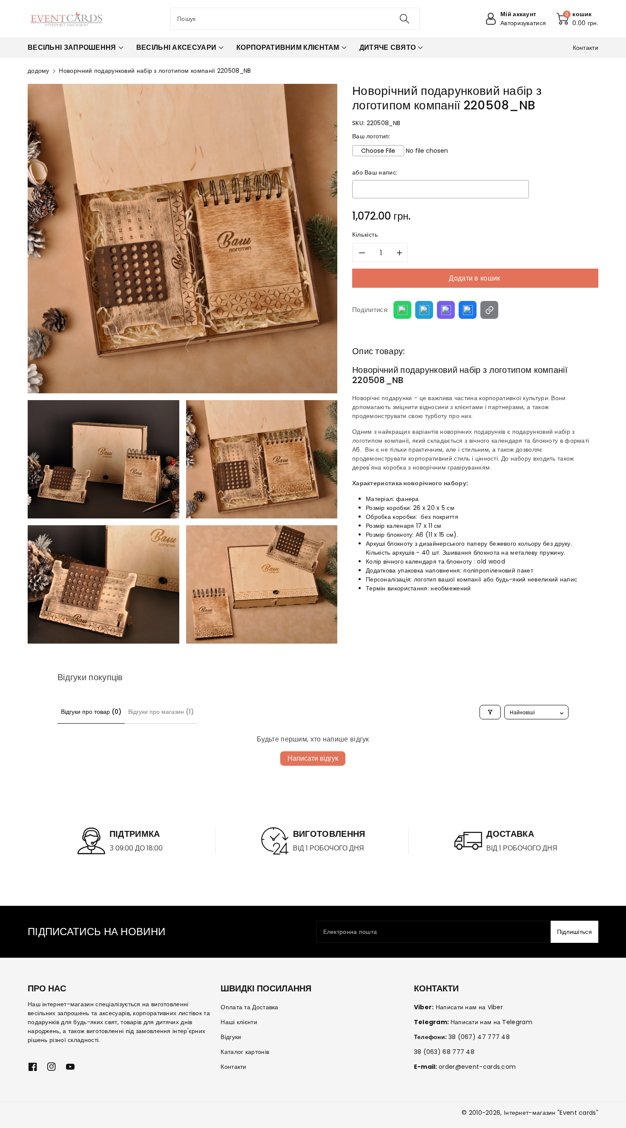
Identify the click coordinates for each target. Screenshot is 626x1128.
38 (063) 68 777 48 (444, 1052)
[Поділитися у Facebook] (468, 310)
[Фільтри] (490, 712)
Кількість (365, 234)
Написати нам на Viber (469, 1007)
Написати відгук (312, 758)
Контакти (233, 1066)
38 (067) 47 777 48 (479, 1037)
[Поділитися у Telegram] (424, 310)
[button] (577, 18)
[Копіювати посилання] (489, 310)
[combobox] (295, 18)
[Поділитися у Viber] (446, 310)
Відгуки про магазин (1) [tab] (161, 711)
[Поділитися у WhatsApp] (402, 310)
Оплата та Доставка (249, 1007)
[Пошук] (404, 18)
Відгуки (231, 1037)
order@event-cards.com (477, 1066)
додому (38, 70)
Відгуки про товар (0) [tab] (91, 711)
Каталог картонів (245, 1052)
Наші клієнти (239, 1022)
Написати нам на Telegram (491, 1022)
